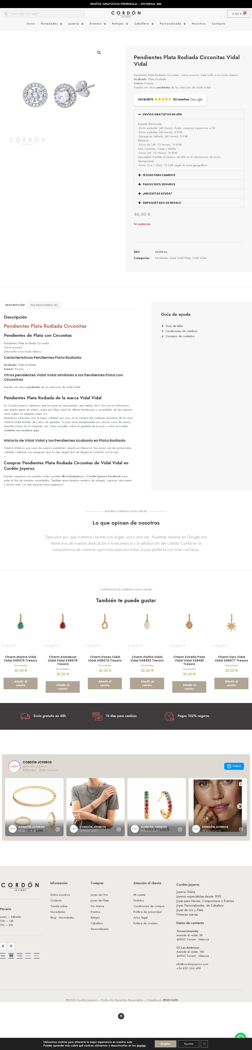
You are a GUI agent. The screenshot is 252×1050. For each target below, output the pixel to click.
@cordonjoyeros (72, 476)
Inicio (31, 24)
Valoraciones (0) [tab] (44, 305)
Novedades (49, 24)
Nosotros (199, 24)
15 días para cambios (159, 175)
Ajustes (188, 1044)
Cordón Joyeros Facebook (104, 476)
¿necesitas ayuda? (157, 193)
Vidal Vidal (199, 258)
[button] (99, 52)
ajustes (141, 1045)
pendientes (163, 87)
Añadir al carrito (20, 683)
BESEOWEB (170, 1000)
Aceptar (165, 1044)
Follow (237, 766)
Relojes (118, 24)
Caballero (141, 24)
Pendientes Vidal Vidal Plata (172, 258)
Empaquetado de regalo (162, 203)
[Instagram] (11, 946)
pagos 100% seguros (159, 184)
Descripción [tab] (15, 305)
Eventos (96, 24)
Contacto (218, 24)
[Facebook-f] (3, 946)
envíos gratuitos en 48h (162, 114)
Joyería (74, 24)
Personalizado (170, 24)
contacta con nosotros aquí (21, 430)
